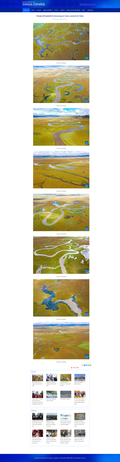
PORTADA (26, 10)
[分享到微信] (90, 365)
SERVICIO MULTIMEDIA (73, 10)
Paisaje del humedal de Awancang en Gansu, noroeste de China (65, 384)
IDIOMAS (90, 10)
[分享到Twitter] (86, 365)
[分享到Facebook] (84, 365)
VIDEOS (62, 10)
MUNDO (39, 10)
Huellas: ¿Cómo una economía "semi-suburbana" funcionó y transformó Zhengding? (65, 423)
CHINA (33, 10)
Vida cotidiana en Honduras (65, 398)
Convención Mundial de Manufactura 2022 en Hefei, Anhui (51, 384)
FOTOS (56, 10)
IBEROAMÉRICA (47, 10)
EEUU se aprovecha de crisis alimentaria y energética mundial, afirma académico (79, 439)
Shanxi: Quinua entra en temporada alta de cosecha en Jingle (37, 384)
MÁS (83, 10)
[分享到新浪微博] (88, 365)
